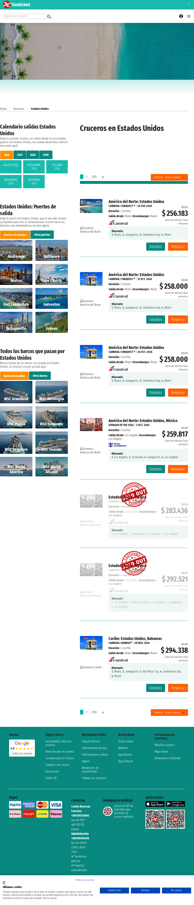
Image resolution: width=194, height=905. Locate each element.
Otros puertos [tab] (42, 234)
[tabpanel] (34, 175)
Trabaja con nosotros (94, 778)
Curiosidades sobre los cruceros (58, 743)
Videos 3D (50, 778)
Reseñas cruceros (164, 745)
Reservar (178, 246)
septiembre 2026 (34, 166)
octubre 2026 (57, 166)
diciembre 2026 (34, 181)
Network (123, 748)
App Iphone (125, 754)
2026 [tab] (6, 155)
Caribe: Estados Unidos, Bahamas (135, 638)
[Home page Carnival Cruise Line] (118, 221)
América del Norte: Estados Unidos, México (143, 420)
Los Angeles (131, 435)
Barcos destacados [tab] (14, 376)
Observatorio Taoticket (168, 758)
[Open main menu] (188, 16)
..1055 (94, 177)
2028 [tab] (33, 155)
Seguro (86, 761)
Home (3, 109)
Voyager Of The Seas (121, 425)
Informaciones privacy (94, 748)
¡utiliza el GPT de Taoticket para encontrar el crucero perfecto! (123, 811)
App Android (125, 761)
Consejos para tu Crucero (59, 758)
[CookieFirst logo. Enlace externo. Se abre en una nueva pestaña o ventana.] (4, 883)
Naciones (19, 109)
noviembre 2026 (10, 181)
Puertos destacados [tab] (15, 235)
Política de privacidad (84, 880)
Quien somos (125, 741)
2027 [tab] (20, 155)
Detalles (155, 246)
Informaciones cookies (95, 754)
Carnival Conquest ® (122, 206)
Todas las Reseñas (22, 753)
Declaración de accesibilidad (90, 769)
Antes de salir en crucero (59, 751)
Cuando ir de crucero (57, 765)
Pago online (161, 751)
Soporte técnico (91, 741)
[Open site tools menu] (188, 4)
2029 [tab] (46, 155)
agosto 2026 (10, 165)
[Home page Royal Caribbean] (117, 444)
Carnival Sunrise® (120, 643)
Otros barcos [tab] (40, 376)
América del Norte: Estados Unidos (136, 201)
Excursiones (52, 771)
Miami (128, 216)
